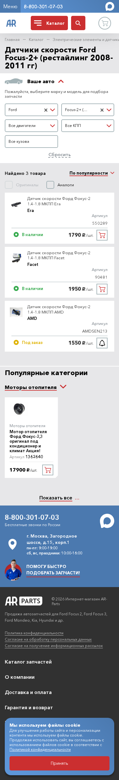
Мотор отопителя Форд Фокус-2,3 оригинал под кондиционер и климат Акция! (28, 441)
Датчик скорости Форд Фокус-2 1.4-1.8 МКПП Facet (58, 255)
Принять (59, 763)
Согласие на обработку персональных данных (48, 639)
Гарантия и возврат (29, 707)
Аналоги (65, 184)
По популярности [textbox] (88, 172)
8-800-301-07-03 (43, 6)
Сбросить (60, 154)
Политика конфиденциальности (34, 633)
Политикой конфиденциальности (40, 749)
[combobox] (31, 109)
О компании (20, 677)
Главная (12, 39)
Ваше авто (41, 81)
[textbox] (31, 125)
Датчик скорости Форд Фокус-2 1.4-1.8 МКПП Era (58, 201)
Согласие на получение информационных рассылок (54, 645)
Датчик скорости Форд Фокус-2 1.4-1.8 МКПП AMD (58, 309)
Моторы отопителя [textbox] (31, 387)
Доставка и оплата (28, 692)
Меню (10, 6)
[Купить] (102, 235)
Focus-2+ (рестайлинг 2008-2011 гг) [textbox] (81, 109)
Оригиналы (27, 184)
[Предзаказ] (102, 343)
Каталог (36, 39)
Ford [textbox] (13, 109)
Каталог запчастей (28, 661)
